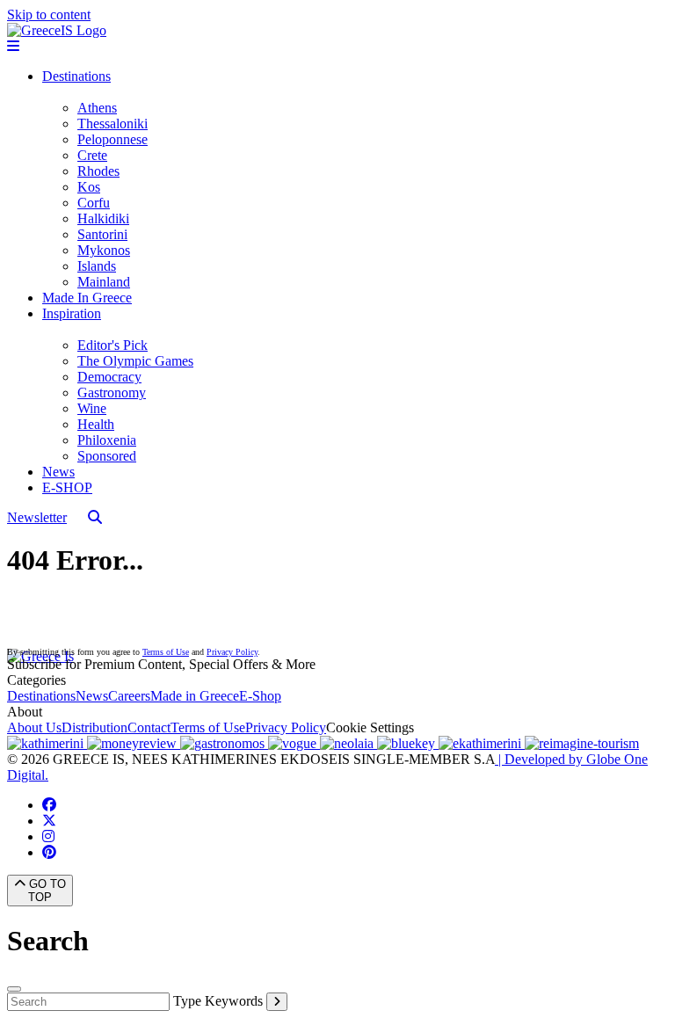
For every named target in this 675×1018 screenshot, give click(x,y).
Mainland (103, 281)
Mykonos (103, 250)
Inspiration (71, 313)
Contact (149, 727)
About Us (34, 727)
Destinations (76, 76)
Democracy (109, 376)
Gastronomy (111, 392)
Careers (129, 695)
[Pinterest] (49, 852)
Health (95, 424)
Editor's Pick (112, 345)
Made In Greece (87, 297)
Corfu (93, 202)
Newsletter (37, 517)
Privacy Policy (232, 652)
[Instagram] (48, 836)
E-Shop (260, 695)
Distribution (94, 727)
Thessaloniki (112, 123)
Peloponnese (112, 139)
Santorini (102, 234)
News (58, 471)
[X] (49, 820)
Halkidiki (103, 218)
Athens (97, 107)
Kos (88, 186)
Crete (92, 155)
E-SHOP (67, 487)
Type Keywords (218, 1000)
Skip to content (49, 14)
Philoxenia (106, 440)
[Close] (14, 989)
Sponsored (106, 455)
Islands (96, 265)
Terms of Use (165, 652)
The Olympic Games (135, 360)
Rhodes (98, 171)
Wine (91, 408)
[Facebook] (49, 804)
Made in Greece (194, 695)
